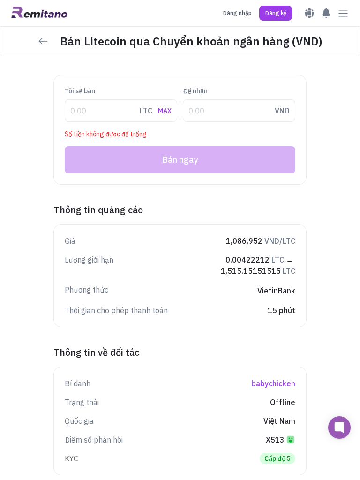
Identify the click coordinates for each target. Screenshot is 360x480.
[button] (275, 13)
